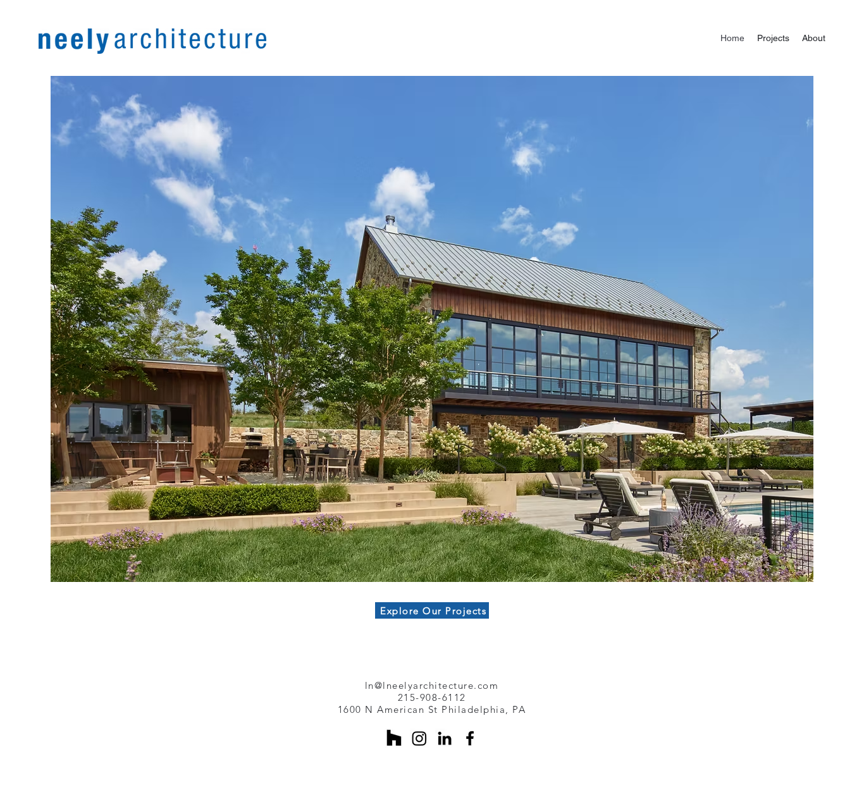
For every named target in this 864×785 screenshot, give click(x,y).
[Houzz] (394, 738)
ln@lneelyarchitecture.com (432, 685)
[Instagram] (419, 738)
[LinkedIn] (444, 738)
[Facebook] (469, 738)
